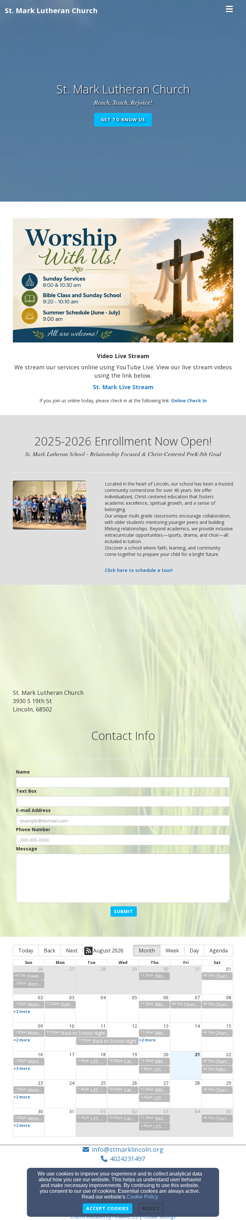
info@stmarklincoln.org (127, 1149)
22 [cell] (228, 1054)
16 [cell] (40, 1054)
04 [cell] (103, 997)
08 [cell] (228, 997)
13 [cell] (165, 1026)
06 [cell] (165, 997)
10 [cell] (71, 1026)
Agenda (218, 950)
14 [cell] (197, 1026)
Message (26, 849)
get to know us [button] (123, 119)
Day (194, 950)
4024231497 (127, 1158)
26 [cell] (40, 969)
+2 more (21, 1011)
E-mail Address (33, 810)
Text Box (26, 791)
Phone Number (33, 829)
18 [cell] (103, 1054)
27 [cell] (71, 969)
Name (23, 772)
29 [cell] (134, 969)
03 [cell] (71, 997)
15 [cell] (228, 1026)
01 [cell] (228, 969)
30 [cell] (165, 969)
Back (49, 950)
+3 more (21, 1068)
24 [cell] (71, 1083)
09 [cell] (40, 1026)
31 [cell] (197, 969)
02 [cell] (40, 997)
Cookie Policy (142, 1197)
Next (72, 950)
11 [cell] (103, 1026)
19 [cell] (134, 1054)
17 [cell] (71, 1054)
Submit (123, 911)
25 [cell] (103, 1083)
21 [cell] (197, 1054)
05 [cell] (134, 997)
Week (172, 950)
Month (147, 950)
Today (25, 950)
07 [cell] (197, 997)
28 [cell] (103, 969)
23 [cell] (40, 1083)
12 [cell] (134, 1026)
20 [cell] (165, 1054)
